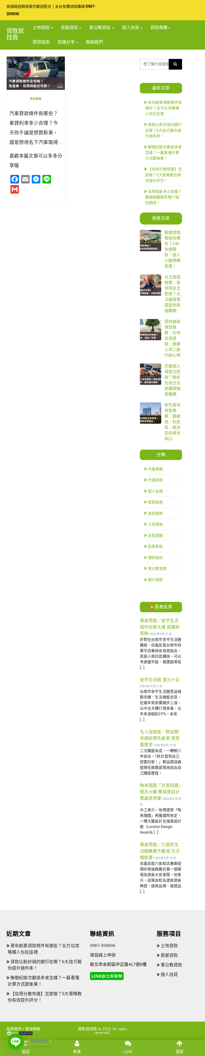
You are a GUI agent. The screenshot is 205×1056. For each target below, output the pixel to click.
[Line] (16, 1041)
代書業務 (155, 469)
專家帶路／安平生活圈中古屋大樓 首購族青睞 (160, 627)
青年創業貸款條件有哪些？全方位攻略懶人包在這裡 (163, 108)
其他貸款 (36, 98)
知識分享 (66, 42)
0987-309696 (102, 945)
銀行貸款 (155, 580)
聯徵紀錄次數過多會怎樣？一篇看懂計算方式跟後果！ (163, 153)
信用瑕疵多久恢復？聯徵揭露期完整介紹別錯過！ (163, 197)
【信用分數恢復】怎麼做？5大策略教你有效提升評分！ (163, 175)
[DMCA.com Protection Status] (19, 1033)
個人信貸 (130, 27)
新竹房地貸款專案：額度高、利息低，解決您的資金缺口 (172, 422)
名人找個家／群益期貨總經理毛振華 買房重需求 (160, 738)
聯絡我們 (94, 42)
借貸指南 (41, 42)
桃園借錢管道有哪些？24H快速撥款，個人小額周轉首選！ (172, 249)
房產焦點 (155, 546)
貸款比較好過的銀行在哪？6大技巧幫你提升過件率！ (163, 130)
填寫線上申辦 (103, 955)
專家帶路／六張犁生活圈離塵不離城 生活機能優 (160, 851)
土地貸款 (41, 27)
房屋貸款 (69, 27)
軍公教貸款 (100, 27)
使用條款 (32, 1028)
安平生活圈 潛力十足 (160, 679)
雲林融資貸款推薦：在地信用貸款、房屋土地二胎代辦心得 (172, 338)
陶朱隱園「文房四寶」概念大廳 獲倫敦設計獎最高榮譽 (160, 792)
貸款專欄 (158, 27)
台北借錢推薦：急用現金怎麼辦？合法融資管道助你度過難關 (172, 294)
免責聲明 (14, 1028)
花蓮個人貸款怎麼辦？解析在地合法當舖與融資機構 (172, 380)
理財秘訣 (155, 557)
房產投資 (163, 606)
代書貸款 (155, 480)
